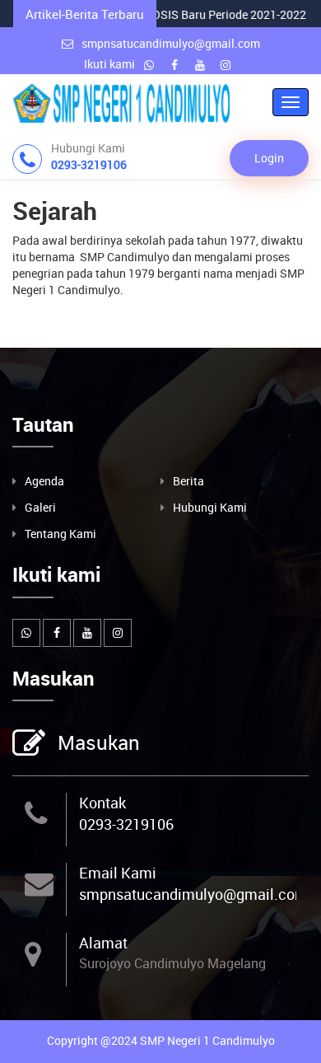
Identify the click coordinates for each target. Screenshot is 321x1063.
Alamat (103, 943)
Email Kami (117, 873)
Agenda (44, 481)
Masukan (99, 742)
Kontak (102, 802)
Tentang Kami (60, 533)
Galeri (40, 507)
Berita (188, 481)
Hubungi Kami (210, 507)
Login (269, 158)
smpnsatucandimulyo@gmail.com (170, 43)
